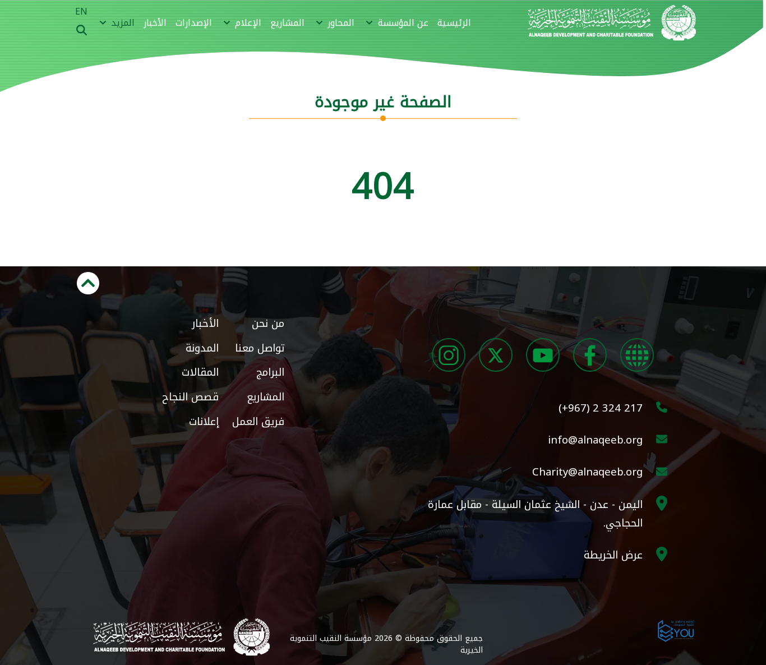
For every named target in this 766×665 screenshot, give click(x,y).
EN (81, 11)
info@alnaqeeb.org (595, 440)
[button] (395, 23)
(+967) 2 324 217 (601, 408)
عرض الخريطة (613, 555)
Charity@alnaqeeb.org (587, 472)
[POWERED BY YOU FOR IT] (676, 629)
